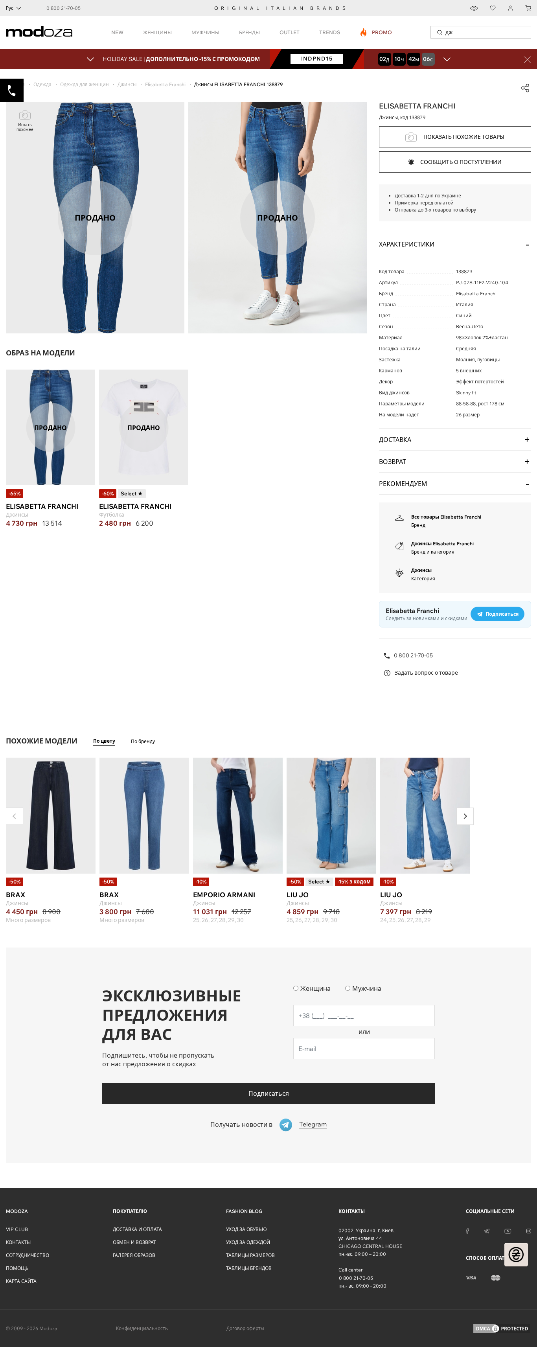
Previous (14, 816)
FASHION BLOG (244, 1211)
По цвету (104, 741)
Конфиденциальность (142, 1328)
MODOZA (17, 1211)
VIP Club (17, 1229)
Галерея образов (134, 1255)
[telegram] (486, 1230)
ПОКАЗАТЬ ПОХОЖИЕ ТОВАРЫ (463, 136)
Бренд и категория (432, 552)
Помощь (17, 1268)
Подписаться (268, 1093)
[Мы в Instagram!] (528, 1230)
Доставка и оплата (137, 1229)
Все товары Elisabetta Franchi (446, 517)
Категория (423, 578)
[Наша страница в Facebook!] (467, 1230)
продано (50, 427)
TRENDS (329, 32)
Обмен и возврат (134, 1242)
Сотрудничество (27, 1255)
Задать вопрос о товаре (426, 672)
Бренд (418, 525)
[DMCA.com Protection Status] (501, 1328)
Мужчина (366, 988)
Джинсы (421, 570)
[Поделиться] (525, 88)
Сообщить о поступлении (461, 162)
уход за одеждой (248, 1242)
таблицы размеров (250, 1255)
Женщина (315, 988)
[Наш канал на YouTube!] (507, 1230)
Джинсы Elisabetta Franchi (442, 544)
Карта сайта (21, 1281)
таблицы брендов (249, 1268)
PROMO (376, 32)
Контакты (18, 1242)
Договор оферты (245, 1328)
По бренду (143, 741)
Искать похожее (25, 127)
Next (465, 816)
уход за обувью (246, 1229)
